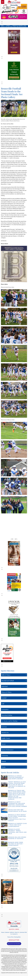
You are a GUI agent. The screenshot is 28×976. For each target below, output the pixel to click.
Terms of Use (10, 937)
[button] (2, 2)
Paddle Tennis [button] (6, 738)
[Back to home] (14, 3)
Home (2, 932)
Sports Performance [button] (7, 750)
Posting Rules (17, 937)
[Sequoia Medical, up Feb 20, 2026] (14, 70)
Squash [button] (4, 761)
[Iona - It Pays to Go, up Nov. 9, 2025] (14, 42)
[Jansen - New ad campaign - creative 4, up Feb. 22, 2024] (7, 891)
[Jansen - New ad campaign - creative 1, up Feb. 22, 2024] (14, 553)
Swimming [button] (5, 755)
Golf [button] (3, 704)
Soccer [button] (4, 744)
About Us (17, 932)
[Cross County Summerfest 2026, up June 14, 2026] (14, 11)
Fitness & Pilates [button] (6, 692)
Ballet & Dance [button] (6, 675)
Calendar (7, 932)
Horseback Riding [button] (7, 715)
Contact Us (15, 934)
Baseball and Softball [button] (8, 680)
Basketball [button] (5, 686)
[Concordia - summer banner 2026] (14, 582)
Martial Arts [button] (5, 732)
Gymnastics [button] (5, 709)
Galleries (12, 932)
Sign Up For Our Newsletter (14, 943)
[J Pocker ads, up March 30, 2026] (14, 609)
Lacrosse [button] (4, 727)
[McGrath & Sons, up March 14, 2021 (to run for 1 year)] (14, 859)
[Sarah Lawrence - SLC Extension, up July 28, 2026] (14, 627)
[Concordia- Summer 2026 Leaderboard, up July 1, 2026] (14, 16)
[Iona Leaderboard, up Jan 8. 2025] (14, 6)
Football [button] (4, 698)
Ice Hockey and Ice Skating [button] (9, 721)
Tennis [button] (4, 767)
